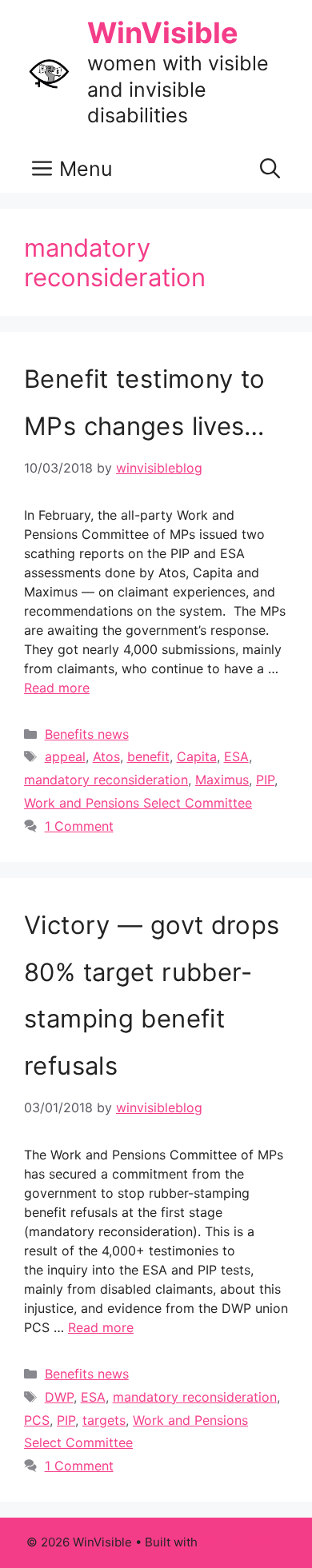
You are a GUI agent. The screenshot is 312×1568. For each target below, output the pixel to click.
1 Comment (79, 826)
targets (104, 1420)
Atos (106, 756)
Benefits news (87, 734)
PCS (37, 1420)
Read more (57, 688)
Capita (197, 756)
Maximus (222, 780)
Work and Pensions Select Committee (138, 803)
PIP (265, 780)
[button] (270, 169)
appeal (65, 756)
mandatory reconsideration (106, 780)
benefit (148, 756)
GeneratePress (243, 1542)
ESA (236, 756)
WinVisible (162, 32)
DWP (59, 1397)
